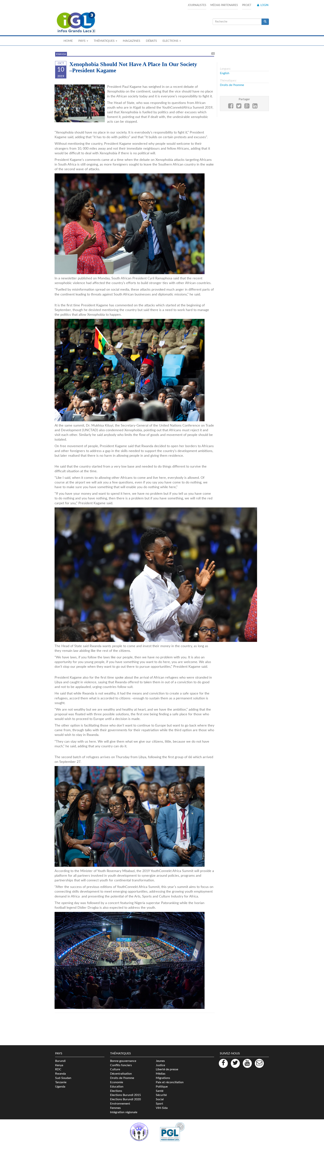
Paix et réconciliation (170, 1082)
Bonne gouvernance (123, 1060)
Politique (162, 1086)
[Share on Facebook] (230, 107)
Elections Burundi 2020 (125, 1099)
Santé (159, 1090)
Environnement (120, 1103)
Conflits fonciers (121, 1065)
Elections (116, 1090)
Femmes (115, 1107)
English (224, 73)
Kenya (59, 1065)
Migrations (163, 1077)
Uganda (60, 1086)
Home (68, 40)
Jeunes (160, 1060)
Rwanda (61, 54)
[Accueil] (75, 22)
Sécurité (161, 1095)
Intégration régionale (123, 1112)
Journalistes (197, 5)
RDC (58, 1069)
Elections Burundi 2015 (125, 1095)
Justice (160, 1065)
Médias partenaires (224, 5)
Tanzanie (60, 1082)
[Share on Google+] (246, 107)
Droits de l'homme (232, 85)
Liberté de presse (167, 1069)
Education (116, 1086)
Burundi (60, 1060)
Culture (115, 1069)
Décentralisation (121, 1073)
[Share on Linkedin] (254, 107)
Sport (159, 1103)
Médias (160, 1073)
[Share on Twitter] (238, 107)
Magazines (131, 40)
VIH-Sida (162, 1107)
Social (160, 1099)
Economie (116, 1082)
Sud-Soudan (63, 1077)
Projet (246, 5)
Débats (151, 40)
